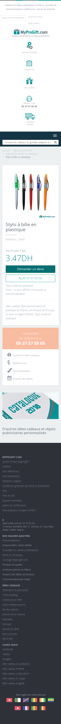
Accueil (6, 150)
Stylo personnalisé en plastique (22, 153)
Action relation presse (13, 604)
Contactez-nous (35, 17)
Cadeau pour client (12, 599)
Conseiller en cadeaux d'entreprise (20, 550)
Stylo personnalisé (22, 150)
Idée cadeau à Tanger (13, 678)
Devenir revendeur (12, 500)
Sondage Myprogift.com (15, 559)
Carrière (6, 466)
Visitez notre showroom (13, 18)
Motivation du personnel (15, 589)
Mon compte (34, 23)
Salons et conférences (14, 505)
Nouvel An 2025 (10, 628)
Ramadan (7, 619)
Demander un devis (30, 269)
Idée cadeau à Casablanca (16, 663)
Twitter (6, 654)
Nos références (10, 471)
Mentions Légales (11, 480)
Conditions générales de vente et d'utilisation (26, 485)
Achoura (6, 624)
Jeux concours (9, 633)
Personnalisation (11, 540)
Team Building (10, 594)
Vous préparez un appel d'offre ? (19, 510)
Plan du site (8, 495)
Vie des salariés (10, 609)
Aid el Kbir (7, 638)
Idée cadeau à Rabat (13, 668)
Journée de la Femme (13, 614)
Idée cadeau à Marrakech (15, 673)
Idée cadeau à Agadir (13, 683)
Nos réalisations (11, 476)
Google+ (7, 658)
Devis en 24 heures (12, 554)
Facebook (7, 649)
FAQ (4, 490)
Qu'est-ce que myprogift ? (16, 461)
